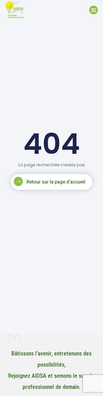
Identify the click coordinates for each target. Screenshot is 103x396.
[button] (93, 10)
